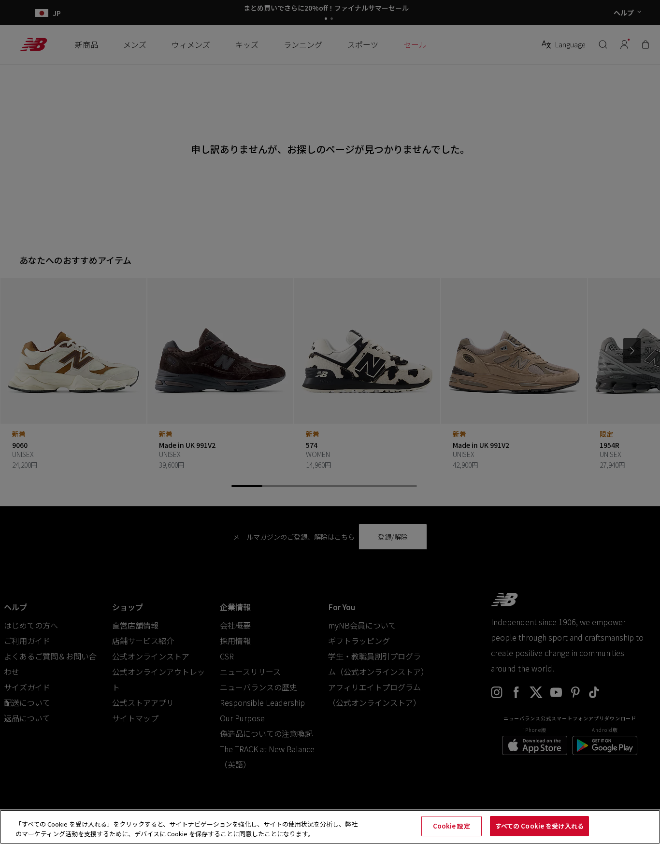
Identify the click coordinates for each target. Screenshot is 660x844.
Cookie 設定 (451, 825)
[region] (330, 827)
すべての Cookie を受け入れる (539, 825)
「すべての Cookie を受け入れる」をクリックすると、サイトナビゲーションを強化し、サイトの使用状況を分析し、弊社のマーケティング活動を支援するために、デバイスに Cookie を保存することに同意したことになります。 (186, 828)
